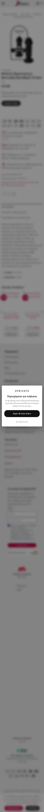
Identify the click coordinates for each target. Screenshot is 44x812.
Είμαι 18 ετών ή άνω (22, 413)
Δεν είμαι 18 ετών (22, 422)
